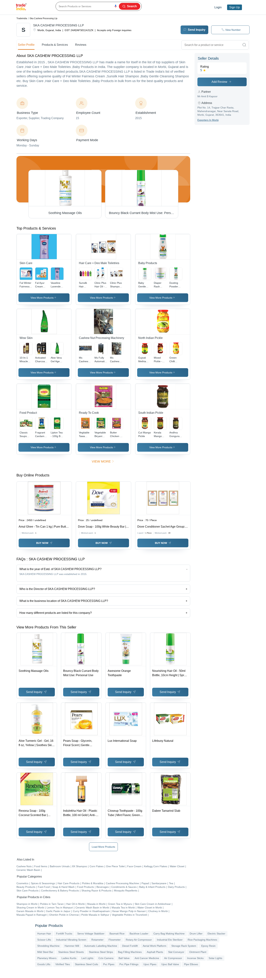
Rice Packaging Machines (202, 939)
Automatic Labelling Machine (100, 945)
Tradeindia (21, 18)
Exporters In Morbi (208, 120)
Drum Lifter (196, 933)
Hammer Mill (72, 945)
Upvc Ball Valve (170, 964)
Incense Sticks (195, 958)
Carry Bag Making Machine (169, 933)
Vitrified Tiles (62, 964)
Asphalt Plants (155, 952)
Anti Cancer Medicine (147, 958)
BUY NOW (42, 543)
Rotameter (97, 939)
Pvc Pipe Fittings (128, 964)
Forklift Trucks (64, 933)
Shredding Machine (48, 945)
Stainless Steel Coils (86, 964)
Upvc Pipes (149, 964)
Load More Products (103, 846)
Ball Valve (124, 958)
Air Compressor (173, 958)
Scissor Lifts (44, 939)
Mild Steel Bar (45, 952)
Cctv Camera (105, 958)
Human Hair (44, 933)
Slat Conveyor (176, 952)
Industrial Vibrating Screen (71, 939)
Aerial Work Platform (154, 945)
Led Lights (87, 958)
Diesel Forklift (130, 945)
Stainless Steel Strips (101, 952)
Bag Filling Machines (130, 952)
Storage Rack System (183, 945)
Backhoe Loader (139, 933)
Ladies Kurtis (69, 958)
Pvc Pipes (108, 964)
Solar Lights (215, 958)
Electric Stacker (216, 933)
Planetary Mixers (46, 958)
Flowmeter (115, 939)
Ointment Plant (197, 952)
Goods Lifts (43, 964)
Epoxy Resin (208, 945)
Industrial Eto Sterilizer (170, 939)
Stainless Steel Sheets (71, 952)
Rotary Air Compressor (139, 939)
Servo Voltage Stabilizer (90, 933)
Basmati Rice (116, 933)
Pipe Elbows (191, 964)
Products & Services (55, 44)
